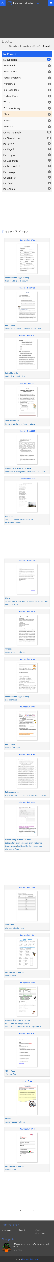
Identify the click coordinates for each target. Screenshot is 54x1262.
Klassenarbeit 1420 (27, 288)
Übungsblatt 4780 (27, 240)
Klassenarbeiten (26, 3)
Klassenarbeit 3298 (27, 887)
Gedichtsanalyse (12, 519)
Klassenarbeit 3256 (27, 754)
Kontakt (22, 1230)
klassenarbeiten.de (30, 1259)
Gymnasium (25, 46)
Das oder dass (11, 700)
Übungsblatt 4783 (27, 982)
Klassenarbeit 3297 (27, 335)
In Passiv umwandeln (32, 328)
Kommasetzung (11, 604)
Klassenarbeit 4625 (27, 611)
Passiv (42, 471)
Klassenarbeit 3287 (27, 1033)
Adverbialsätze (33, 471)
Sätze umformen (12, 1074)
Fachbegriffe (22, 846)
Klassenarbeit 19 (27, 383)
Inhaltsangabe (41, 795)
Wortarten (9, 849)
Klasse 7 (36, 46)
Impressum (6, 1230)
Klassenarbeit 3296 (27, 561)
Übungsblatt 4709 (27, 659)
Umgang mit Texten (13, 424)
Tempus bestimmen (13, 328)
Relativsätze (10, 471)
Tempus (18, 849)
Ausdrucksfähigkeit (13, 522)
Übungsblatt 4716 (27, 1129)
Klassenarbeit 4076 (27, 802)
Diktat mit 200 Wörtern (38, 601)
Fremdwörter (10, 976)
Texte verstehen (29, 424)
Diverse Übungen (12, 747)
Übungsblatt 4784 (27, 707)
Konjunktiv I (10, 376)
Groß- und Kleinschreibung (16, 281)
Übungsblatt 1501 (27, 935)
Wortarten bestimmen (14, 928)
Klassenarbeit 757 (27, 478)
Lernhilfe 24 (27, 1081)
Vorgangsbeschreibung (15, 652)
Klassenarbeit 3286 (27, 431)
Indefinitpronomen (34, 1026)
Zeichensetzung (26, 519)
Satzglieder (21, 471)
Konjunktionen (22, 843)
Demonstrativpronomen (15, 1026)
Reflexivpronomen (22, 1023)
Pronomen (9, 1023)
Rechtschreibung (26, 795)
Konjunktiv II (21, 376)
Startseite (13, 46)
